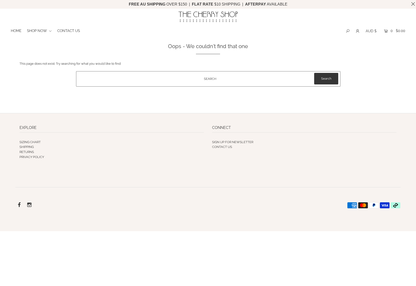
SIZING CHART (30, 142)
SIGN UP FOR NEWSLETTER (232, 142)
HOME (16, 31)
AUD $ (371, 31)
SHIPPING (27, 147)
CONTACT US (68, 31)
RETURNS (27, 152)
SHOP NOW (37, 31)
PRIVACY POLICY (32, 157)
